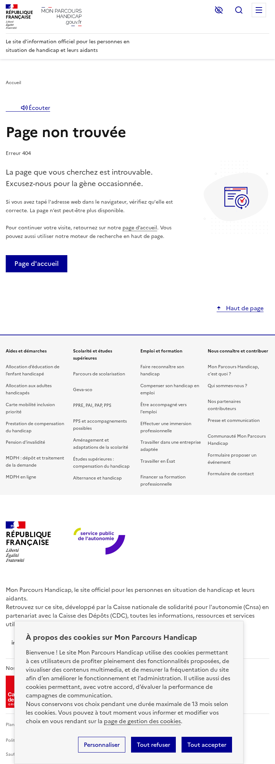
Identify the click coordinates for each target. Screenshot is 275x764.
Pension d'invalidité (25, 442)
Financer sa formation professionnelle (162, 480)
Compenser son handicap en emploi (169, 389)
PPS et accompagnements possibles (100, 425)
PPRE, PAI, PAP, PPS (92, 405)
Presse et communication (234, 420)
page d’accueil (139, 228)
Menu (259, 10)
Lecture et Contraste (219, 10)
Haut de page (244, 308)
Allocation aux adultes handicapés (29, 389)
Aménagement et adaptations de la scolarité (100, 444)
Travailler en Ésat (157, 461)
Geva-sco (82, 389)
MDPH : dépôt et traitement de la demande (35, 461)
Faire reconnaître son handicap (162, 370)
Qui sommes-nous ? (227, 386)
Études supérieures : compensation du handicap (101, 462)
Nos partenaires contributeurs (224, 405)
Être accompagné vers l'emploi (163, 408)
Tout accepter (206, 744)
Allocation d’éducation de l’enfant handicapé (32, 370)
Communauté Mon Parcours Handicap (237, 440)
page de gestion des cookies (142, 721)
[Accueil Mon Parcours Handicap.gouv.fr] (62, 16)
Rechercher (239, 10)
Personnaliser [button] (102, 744)
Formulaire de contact (231, 474)
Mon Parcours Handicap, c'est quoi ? (233, 370)
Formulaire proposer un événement (232, 459)
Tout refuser (153, 744)
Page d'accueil (36, 263)
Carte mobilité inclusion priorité (30, 408)
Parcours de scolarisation (99, 374)
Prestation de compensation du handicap (35, 427)
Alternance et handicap (97, 478)
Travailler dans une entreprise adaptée (170, 446)
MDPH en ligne (21, 477)
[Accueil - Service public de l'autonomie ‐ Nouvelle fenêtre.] (100, 541)
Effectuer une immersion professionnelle (165, 427)
